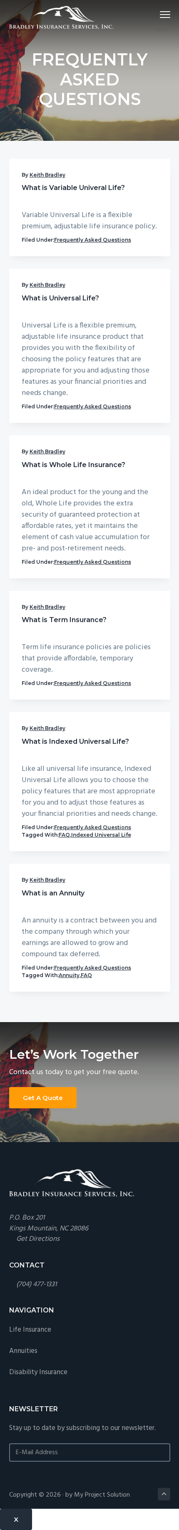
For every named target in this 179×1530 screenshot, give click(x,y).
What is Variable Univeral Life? (73, 188)
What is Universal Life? (60, 298)
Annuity (69, 975)
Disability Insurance (38, 1372)
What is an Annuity (53, 893)
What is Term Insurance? (64, 620)
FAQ (64, 835)
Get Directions (38, 1239)
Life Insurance (30, 1329)
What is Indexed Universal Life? (75, 741)
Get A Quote (43, 1098)
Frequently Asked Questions (92, 240)
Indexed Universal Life (101, 835)
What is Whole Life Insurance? (73, 465)
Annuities (23, 1351)
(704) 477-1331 (36, 1284)
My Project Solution (102, 1495)
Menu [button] (155, 14)
